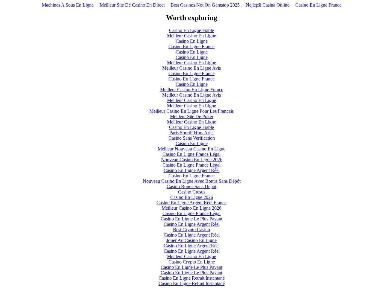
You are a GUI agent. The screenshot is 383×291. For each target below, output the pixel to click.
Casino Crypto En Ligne (191, 261)
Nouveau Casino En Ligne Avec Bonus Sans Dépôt (192, 181)
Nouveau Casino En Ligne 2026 (191, 159)
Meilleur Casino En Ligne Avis (191, 68)
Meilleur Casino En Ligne (191, 35)
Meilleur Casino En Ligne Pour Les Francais (191, 111)
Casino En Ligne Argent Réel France (191, 202)
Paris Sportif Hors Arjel (191, 132)
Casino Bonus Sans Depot (191, 186)
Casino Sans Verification (191, 138)
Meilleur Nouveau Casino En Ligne (191, 148)
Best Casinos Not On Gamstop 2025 (205, 4)
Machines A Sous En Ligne (68, 4)
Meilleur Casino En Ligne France (191, 89)
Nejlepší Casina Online (267, 4)
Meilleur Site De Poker (191, 116)
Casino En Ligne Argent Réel (192, 170)
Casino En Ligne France (318, 4)
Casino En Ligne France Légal (191, 154)
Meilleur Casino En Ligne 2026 (191, 208)
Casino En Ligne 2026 (191, 197)
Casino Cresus (191, 191)
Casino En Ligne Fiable (191, 30)
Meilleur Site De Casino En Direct (132, 4)
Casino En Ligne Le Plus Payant (191, 218)
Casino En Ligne (192, 41)
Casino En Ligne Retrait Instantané (192, 278)
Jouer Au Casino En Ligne (191, 240)
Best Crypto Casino (191, 229)
